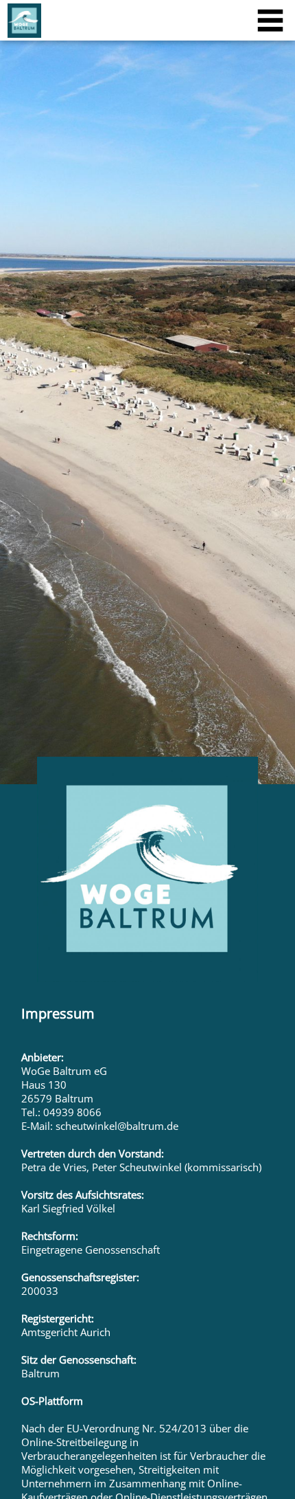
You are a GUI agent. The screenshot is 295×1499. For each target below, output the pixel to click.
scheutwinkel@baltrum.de (117, 1126)
